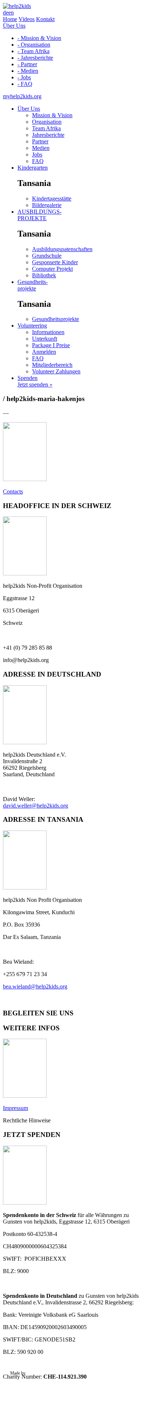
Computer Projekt (52, 269)
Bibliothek (44, 275)
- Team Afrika (33, 51)
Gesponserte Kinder (55, 262)
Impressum (15, 1108)
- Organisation (33, 44)
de (5, 12)
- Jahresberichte (35, 58)
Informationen (48, 332)
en (11, 12)
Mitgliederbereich (52, 365)
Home (10, 19)
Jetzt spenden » (34, 384)
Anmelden (44, 352)
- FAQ (24, 84)
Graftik (33, 1373)
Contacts (13, 491)
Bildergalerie (47, 205)
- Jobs (24, 77)
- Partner (27, 64)
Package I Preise (51, 345)
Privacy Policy (22, 1383)
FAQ (38, 161)
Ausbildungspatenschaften (62, 249)
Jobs (37, 154)
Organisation (47, 122)
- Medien (27, 71)
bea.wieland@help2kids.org (35, 986)
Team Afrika (46, 128)
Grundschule (47, 256)
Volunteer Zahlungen (56, 371)
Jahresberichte (48, 135)
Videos (27, 19)
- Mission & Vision (39, 38)
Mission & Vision (52, 115)
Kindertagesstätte (51, 198)
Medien (41, 148)
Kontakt (45, 19)
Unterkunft (44, 339)
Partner (40, 141)
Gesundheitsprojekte (55, 319)
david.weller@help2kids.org (35, 805)
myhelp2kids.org (22, 96)
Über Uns (14, 26)
